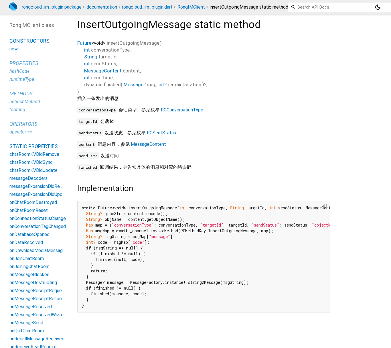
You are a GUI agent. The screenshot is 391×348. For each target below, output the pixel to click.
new (13, 49)
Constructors (29, 41)
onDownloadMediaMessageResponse (47, 250)
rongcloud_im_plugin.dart (147, 7)
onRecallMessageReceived (36, 338)
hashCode (19, 71)
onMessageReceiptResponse (39, 298)
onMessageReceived (30, 306)
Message (133, 84)
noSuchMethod (24, 101)
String (90, 57)
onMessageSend (26, 322)
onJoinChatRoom (26, 258)
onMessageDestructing (33, 282)
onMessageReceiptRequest (37, 290)
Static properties (33, 146)
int (87, 50)
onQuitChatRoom (26, 330)
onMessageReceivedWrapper (39, 314)
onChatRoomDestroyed (33, 202)
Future (84, 43)
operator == (20, 132)
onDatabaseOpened (29, 234)
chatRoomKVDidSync (31, 162)
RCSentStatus (161, 132)
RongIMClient (191, 7)
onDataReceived (26, 242)
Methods (20, 94)
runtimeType (21, 79)
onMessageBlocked (29, 274)
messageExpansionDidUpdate (39, 194)
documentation (101, 7)
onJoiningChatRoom (29, 266)
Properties (23, 63)
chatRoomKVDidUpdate (33, 170)
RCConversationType (182, 110)
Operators (23, 124)
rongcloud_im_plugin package (52, 7)
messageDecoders (28, 178)
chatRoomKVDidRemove (34, 154)
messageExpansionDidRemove (40, 186)
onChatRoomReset (28, 210)
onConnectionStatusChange (37, 218)
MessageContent (103, 71)
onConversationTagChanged (37, 226)
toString (17, 109)
